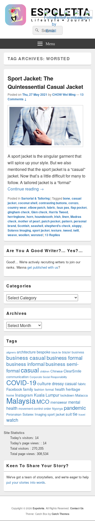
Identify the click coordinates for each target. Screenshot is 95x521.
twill (76, 230)
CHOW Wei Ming (63, 94)
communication (17, 376)
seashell (37, 225)
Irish (57, 216)
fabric (51, 207)
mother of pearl (29, 221)
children (44, 371)
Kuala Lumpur (46, 395)
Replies (52, 235)
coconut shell (27, 203)
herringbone (16, 216)
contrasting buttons (53, 203)
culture (44, 383)
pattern (67, 221)
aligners (11, 352)
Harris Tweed (58, 212)
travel (82, 414)
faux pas (63, 207)
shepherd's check (57, 225)
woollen (23, 235)
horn (30, 216)
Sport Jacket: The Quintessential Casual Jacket (45, 82)
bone (66, 198)
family (28, 389)
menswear (58, 402)
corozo (73, 203)
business (78, 352)
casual (30, 369)
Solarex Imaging (19, 230)
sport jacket (41, 230)
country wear (17, 207)
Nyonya (57, 408)
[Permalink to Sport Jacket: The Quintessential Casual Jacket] (45, 149)
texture (56, 230)
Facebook (14, 389)
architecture (26, 351)
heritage (73, 389)
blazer (66, 352)
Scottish (23, 225)
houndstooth (44, 216)
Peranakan (14, 414)
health (60, 389)
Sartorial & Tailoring (35, 198)
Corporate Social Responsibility (48, 377)
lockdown (67, 395)
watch (12, 419)
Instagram (24, 395)
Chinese (56, 371)
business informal (25, 363)
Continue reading (26, 189)
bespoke (43, 351)
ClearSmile (72, 370)
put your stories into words (25, 482)
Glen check (39, 212)
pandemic (75, 407)
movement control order (34, 408)
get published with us (42, 267)
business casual (26, 357)
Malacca (81, 395)
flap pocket (79, 207)
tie (75, 414)
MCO (42, 401)
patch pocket (51, 221)
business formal (65, 357)
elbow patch (36, 207)
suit (69, 414)
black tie (56, 352)
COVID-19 (21, 382)
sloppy (77, 225)
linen (65, 216)
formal (49, 389)
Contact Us (77, 508)
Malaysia (20, 400)
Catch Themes (60, 514)
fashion (39, 389)
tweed (67, 230)
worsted (37, 235)
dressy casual (64, 383)
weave (12, 235)
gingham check (19, 212)
